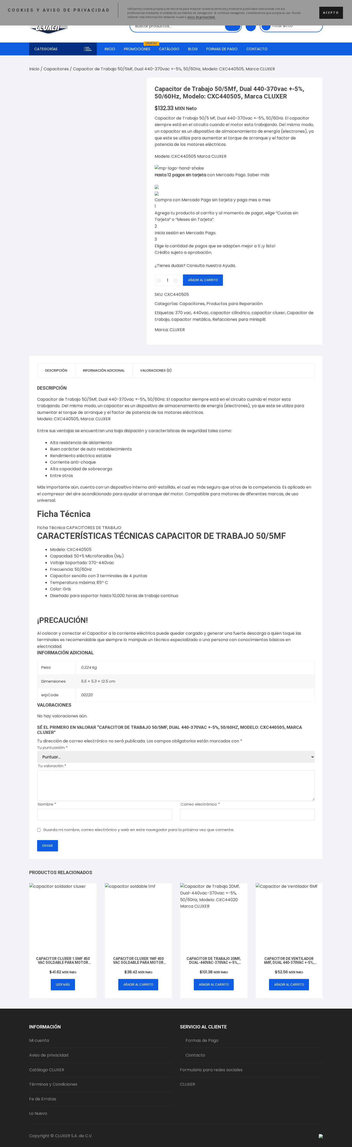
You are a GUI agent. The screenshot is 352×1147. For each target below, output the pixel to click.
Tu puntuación (52, 747)
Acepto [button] (331, 12)
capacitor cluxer (268, 313)
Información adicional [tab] (103, 370)
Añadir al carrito (203, 280)
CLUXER (177, 330)
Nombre (47, 804)
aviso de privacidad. (201, 17)
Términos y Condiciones (53, 1084)
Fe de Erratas (42, 1099)
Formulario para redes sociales (211, 1070)
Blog (193, 49)
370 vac (183, 313)
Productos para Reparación (234, 304)
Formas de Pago (222, 49)
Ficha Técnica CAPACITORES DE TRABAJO (79, 528)
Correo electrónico (200, 804)
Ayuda (228, 266)
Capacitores (56, 69)
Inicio (110, 49)
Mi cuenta (39, 1040)
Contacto (256, 49)
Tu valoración (52, 765)
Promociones (139, 47)
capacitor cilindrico (230, 313)
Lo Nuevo (38, 1113)
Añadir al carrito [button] (138, 984)
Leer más (63, 984)
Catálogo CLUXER (46, 1070)
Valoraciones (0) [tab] (156, 370)
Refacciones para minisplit (239, 319)
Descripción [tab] (56, 370)
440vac (201, 313)
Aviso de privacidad (48, 1055)
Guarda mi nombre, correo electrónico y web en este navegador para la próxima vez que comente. (138, 829)
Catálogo (169, 49)
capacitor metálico (191, 319)
